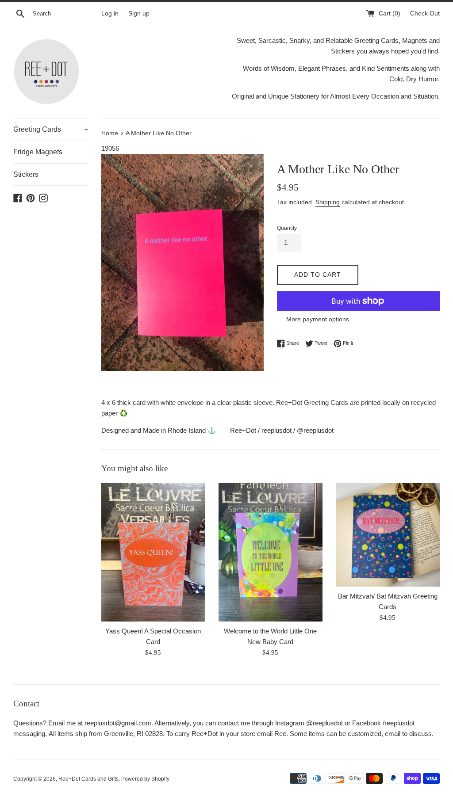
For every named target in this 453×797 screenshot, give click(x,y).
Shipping (327, 202)
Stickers (25, 174)
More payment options (317, 319)
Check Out (425, 13)
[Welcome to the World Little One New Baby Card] (270, 552)
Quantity (287, 228)
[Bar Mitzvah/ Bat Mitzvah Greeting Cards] (388, 535)
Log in (110, 13)
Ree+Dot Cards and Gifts (88, 779)
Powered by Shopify (145, 779)
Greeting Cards (50, 129)
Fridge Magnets (37, 152)
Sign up (139, 13)
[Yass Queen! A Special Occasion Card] (153, 552)
